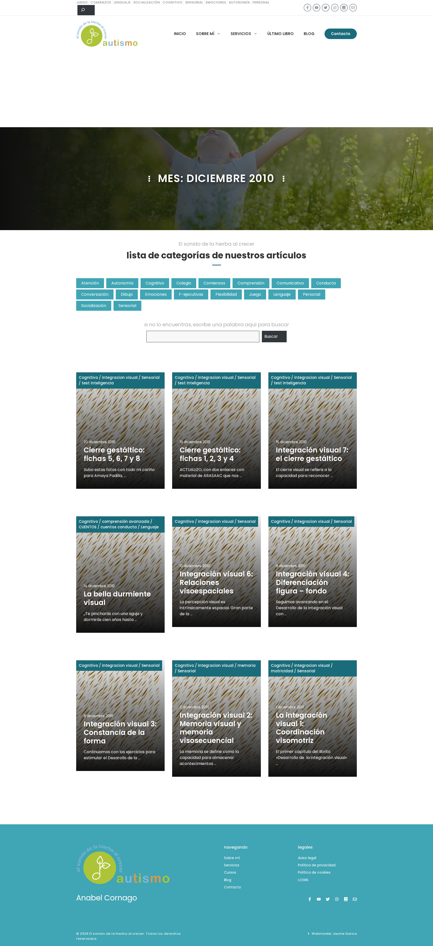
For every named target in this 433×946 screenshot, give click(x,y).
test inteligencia (98, 383)
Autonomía (122, 283)
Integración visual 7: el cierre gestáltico (312, 454)
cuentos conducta (118, 527)
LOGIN (303, 879)
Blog (309, 33)
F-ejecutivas (191, 294)
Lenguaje (282, 294)
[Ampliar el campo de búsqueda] (86, 10)
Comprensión (251, 283)
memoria (247, 665)
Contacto (340, 33)
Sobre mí (205, 33)
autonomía (239, 2)
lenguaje (122, 2)
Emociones (156, 294)
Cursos (230, 872)
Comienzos (214, 283)
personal (261, 2)
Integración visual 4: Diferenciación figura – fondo (312, 582)
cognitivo (172, 2)
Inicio (180, 33)
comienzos (100, 2)
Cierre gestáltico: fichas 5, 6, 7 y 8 (114, 454)
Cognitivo (155, 283)
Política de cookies (314, 872)
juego (82, 2)
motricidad (282, 671)
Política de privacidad (317, 865)
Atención (90, 283)
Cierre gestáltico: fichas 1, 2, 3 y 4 (210, 454)
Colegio (183, 283)
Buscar (271, 336)
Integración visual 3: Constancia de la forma (120, 732)
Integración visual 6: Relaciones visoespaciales (216, 582)
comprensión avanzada (125, 521)
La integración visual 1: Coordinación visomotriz (301, 727)
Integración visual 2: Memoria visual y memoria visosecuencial (216, 727)
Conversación (95, 294)
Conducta (326, 283)
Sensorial (127, 305)
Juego (255, 294)
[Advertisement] (216, 90)
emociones (216, 2)
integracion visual (120, 377)
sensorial (194, 2)
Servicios (241, 33)
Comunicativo (290, 283)
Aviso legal (307, 857)
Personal (311, 294)
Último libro (280, 33)
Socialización (93, 305)
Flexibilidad (226, 294)
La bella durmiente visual (117, 598)
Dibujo (127, 294)
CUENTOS (87, 527)
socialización (146, 2)
